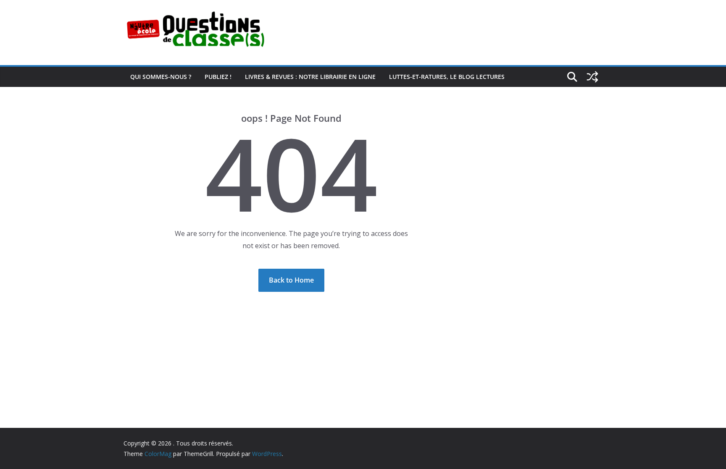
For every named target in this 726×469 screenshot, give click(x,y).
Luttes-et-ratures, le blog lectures (447, 77)
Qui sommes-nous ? (160, 77)
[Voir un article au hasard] (592, 77)
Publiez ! (218, 77)
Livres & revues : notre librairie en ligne (310, 77)
